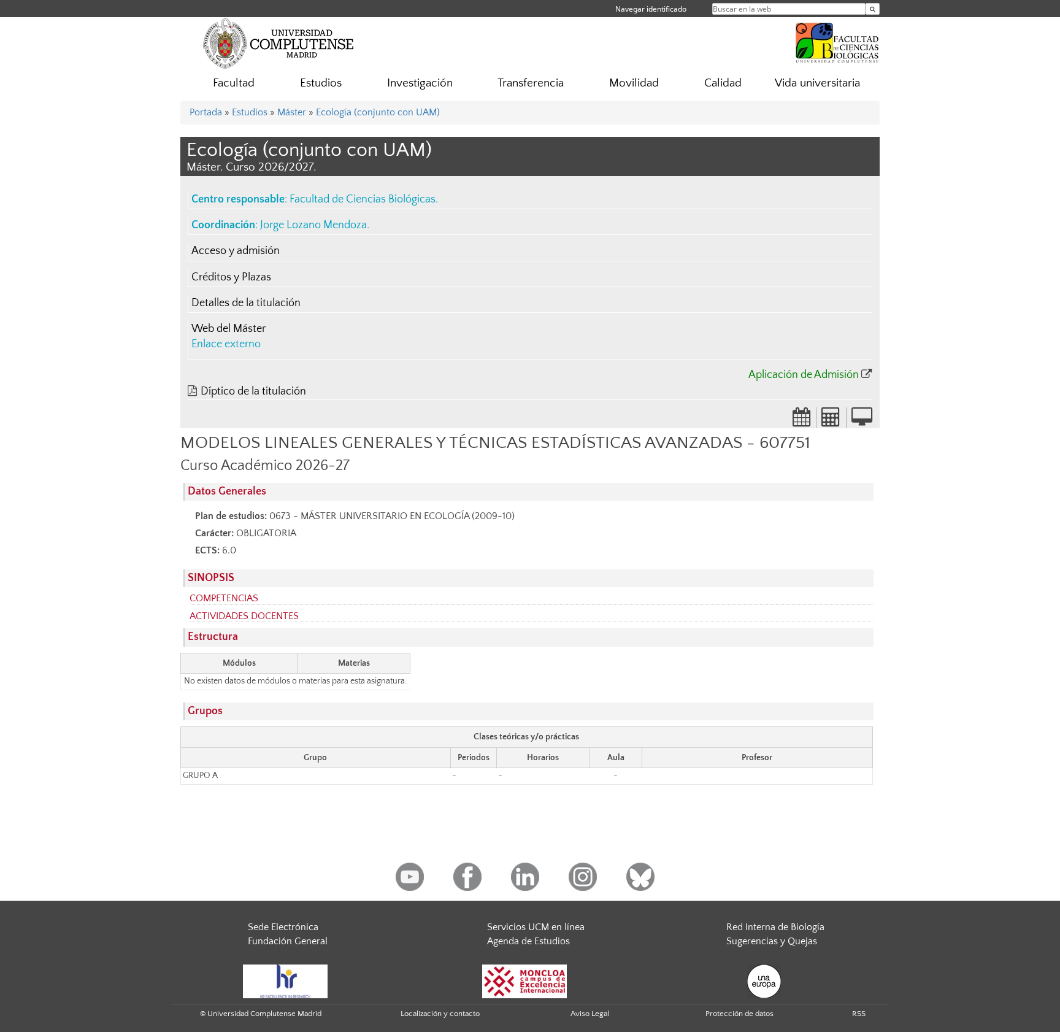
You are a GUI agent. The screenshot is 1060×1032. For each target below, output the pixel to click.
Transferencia (530, 83)
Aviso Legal (589, 1013)
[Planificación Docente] (802, 420)
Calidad (723, 83)
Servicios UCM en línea (536, 927)
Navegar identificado (650, 9)
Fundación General (288, 941)
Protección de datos (739, 1013)
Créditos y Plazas (231, 277)
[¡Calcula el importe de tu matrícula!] (831, 420)
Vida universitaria (817, 83)
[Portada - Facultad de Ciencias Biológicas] (837, 41)
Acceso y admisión (235, 251)
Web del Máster (228, 329)
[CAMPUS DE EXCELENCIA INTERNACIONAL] (524, 980)
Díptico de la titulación (253, 391)
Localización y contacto (440, 1013)
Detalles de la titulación (246, 303)
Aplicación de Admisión (803, 375)
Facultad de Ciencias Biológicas (363, 199)
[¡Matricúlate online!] (861, 420)
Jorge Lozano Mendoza (313, 225)
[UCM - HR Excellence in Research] (285, 980)
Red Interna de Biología (775, 927)
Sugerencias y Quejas (771, 941)
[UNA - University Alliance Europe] (764, 980)
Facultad (234, 83)
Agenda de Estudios (528, 941)
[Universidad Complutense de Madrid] (278, 42)
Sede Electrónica (283, 927)
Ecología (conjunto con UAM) (378, 112)
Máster (291, 112)
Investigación (420, 83)
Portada (206, 112)
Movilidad (634, 83)
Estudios (321, 83)
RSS (859, 1013)
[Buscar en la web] (873, 9)
